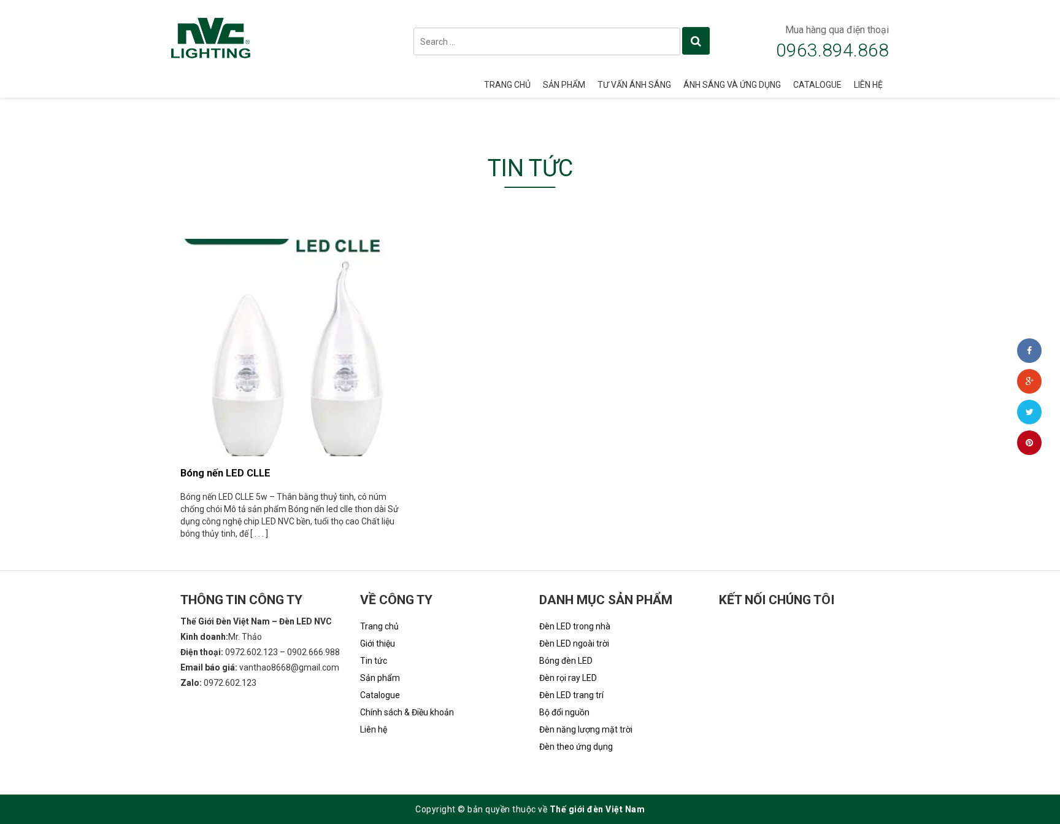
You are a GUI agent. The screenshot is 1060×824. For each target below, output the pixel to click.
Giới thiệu (377, 643)
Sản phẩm (564, 85)
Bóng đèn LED (566, 661)
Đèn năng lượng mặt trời (585, 729)
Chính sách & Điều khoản (407, 712)
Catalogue (817, 85)
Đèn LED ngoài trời (574, 643)
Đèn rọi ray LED (568, 678)
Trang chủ (507, 85)
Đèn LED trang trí (571, 695)
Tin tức (373, 661)
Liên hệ (868, 85)
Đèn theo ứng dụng (576, 747)
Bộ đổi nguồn (564, 712)
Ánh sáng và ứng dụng (732, 85)
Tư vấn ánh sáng (634, 85)
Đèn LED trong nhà (574, 626)
